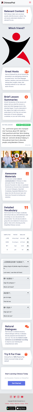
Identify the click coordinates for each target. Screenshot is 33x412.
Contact (7, 403)
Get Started (16, 383)
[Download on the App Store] (21, 408)
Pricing (12, 403)
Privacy (22, 403)
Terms (26, 403)
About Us (17, 403)
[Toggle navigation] (30, 2)
